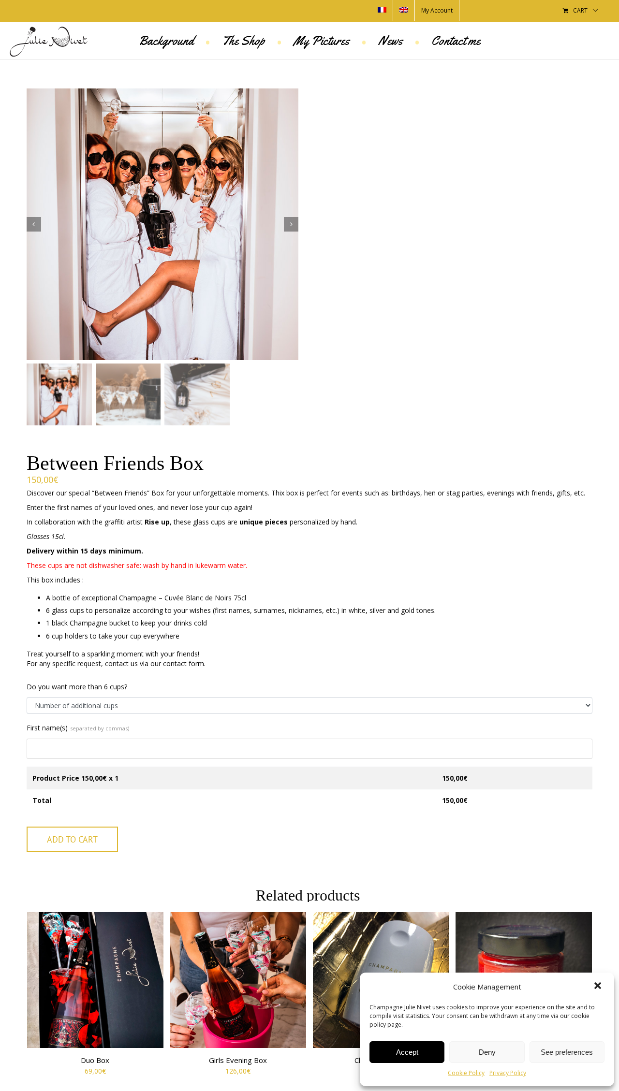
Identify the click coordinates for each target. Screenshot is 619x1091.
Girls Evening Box (238, 1060)
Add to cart (72, 839)
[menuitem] (382, 10)
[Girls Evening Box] (238, 980)
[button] (598, 986)
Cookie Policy (466, 1073)
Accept (407, 1052)
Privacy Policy (507, 1073)
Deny (487, 1052)
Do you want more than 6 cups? (77, 686)
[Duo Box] (95, 980)
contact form (183, 663)
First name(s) (78, 727)
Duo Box (95, 1060)
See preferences (567, 1052)
